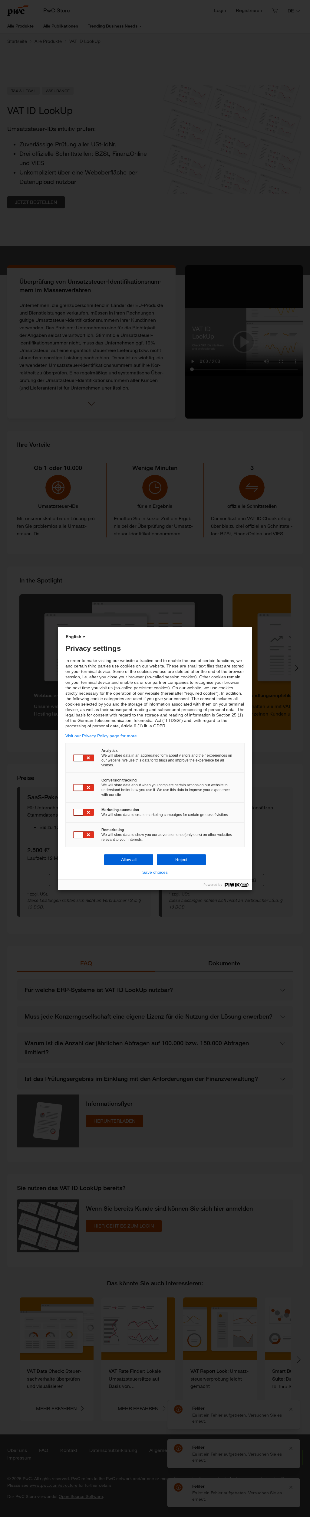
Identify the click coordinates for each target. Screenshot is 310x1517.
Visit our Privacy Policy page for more (101, 735)
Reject (181, 859)
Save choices (155, 872)
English (73, 636)
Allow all (129, 859)
